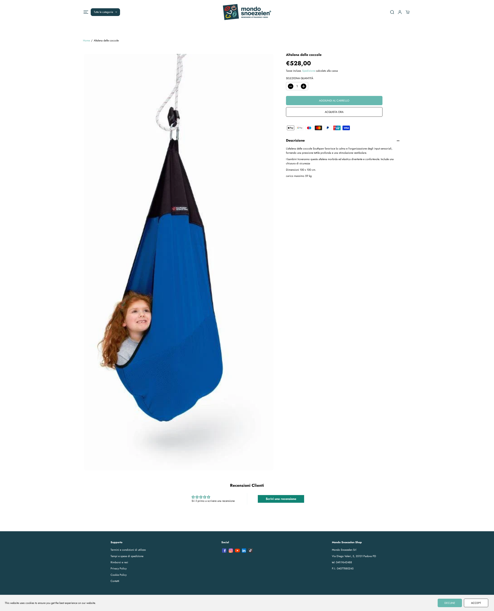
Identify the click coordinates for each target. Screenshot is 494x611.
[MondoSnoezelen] (247, 12)
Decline (449, 603)
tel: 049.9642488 (342, 562)
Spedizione (308, 71)
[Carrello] (407, 12)
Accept (476, 603)
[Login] (399, 12)
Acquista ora (334, 112)
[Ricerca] (392, 12)
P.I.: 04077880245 (343, 568)
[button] (85, 12)
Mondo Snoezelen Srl (344, 550)
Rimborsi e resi (119, 562)
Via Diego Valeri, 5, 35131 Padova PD (354, 556)
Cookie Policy (119, 575)
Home (86, 40)
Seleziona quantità (299, 78)
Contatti (115, 581)
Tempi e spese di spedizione (127, 556)
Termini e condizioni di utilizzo (128, 550)
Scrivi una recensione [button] (281, 499)
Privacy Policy (119, 568)
